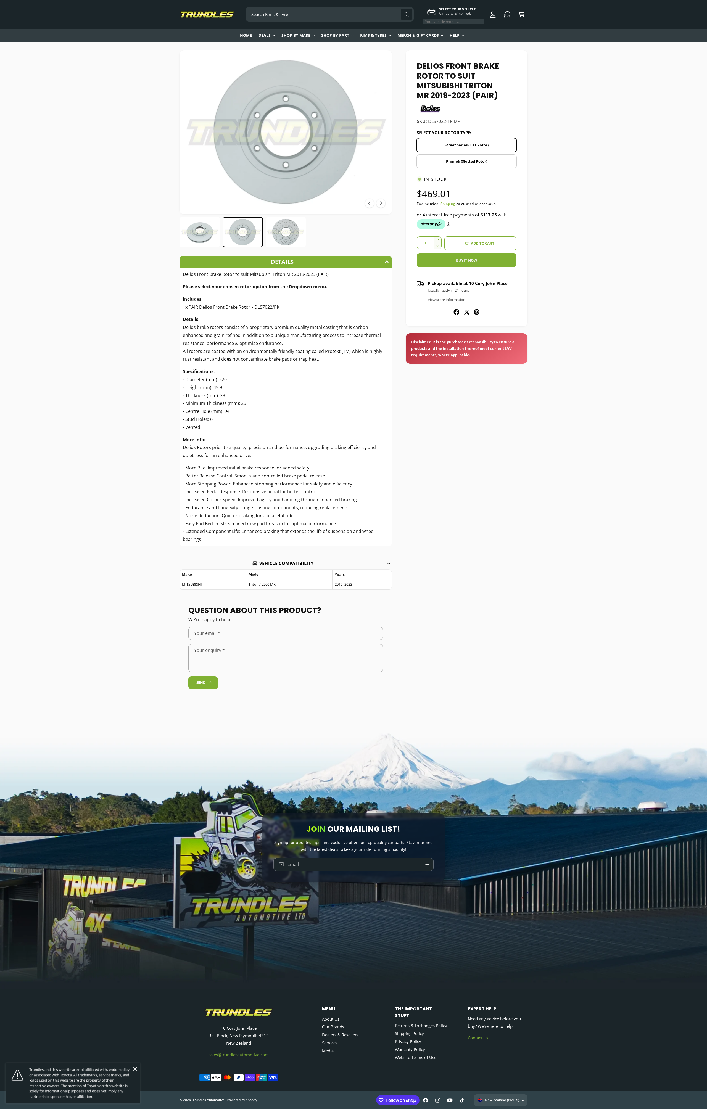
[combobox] (330, 14)
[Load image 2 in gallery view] (243, 232)
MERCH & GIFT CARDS (418, 35)
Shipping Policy (409, 1033)
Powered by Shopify (242, 1100)
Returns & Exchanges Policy (421, 1025)
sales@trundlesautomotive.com (238, 1054)
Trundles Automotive (208, 1100)
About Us (330, 1019)
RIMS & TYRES (373, 35)
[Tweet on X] (466, 312)
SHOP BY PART (335, 35)
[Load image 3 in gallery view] (286, 232)
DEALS (264, 35)
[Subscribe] (427, 864)
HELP (455, 35)
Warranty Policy (410, 1049)
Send (201, 682)
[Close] (135, 1069)
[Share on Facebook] (456, 312)
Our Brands (333, 1026)
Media (328, 1050)
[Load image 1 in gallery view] (200, 232)
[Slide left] (369, 203)
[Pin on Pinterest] (476, 312)
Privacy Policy (408, 1041)
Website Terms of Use (415, 1057)
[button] (521, 14)
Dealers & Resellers (340, 1034)
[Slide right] (380, 203)
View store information (446, 299)
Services (329, 1042)
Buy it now (466, 260)
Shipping (447, 203)
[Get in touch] (507, 14)
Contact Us (478, 1038)
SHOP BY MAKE (295, 35)
